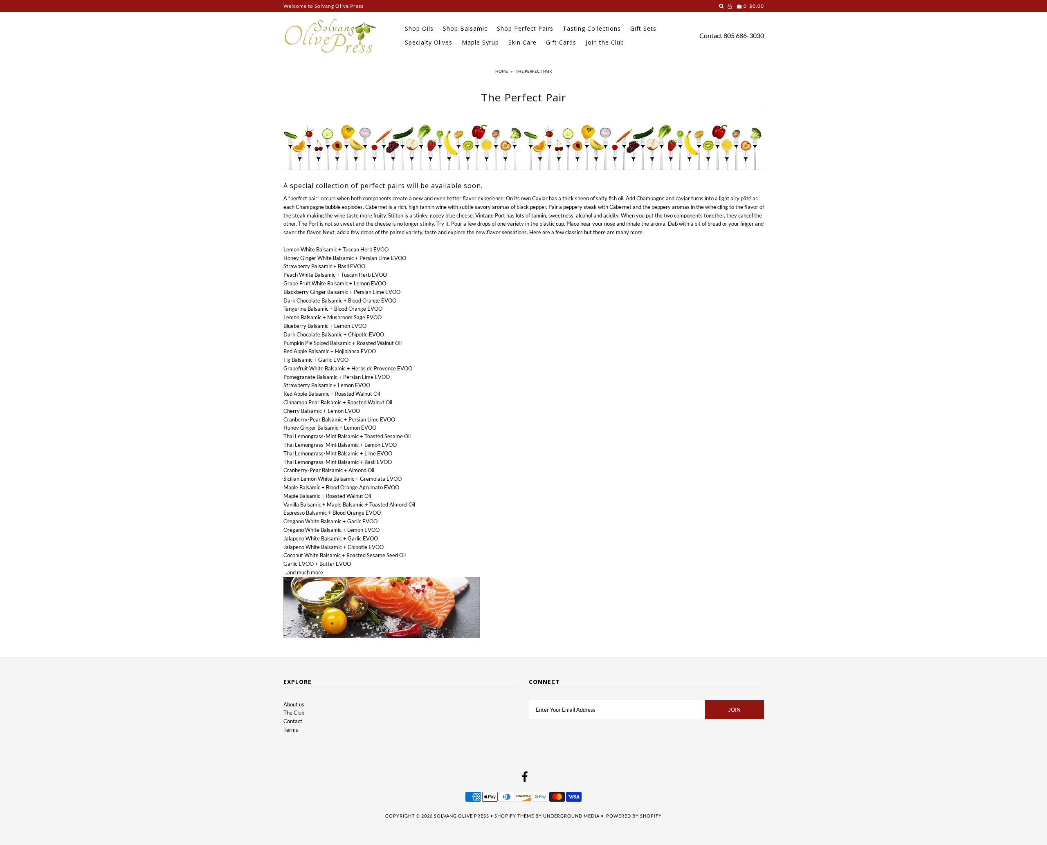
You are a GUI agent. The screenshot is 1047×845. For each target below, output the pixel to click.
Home (501, 71)
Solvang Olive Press (461, 815)
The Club (293, 712)
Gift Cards (561, 42)
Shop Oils (419, 28)
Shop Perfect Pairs (525, 28)
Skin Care (522, 42)
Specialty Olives (428, 42)
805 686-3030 (743, 35)
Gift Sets (643, 28)
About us (293, 704)
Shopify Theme (514, 815)
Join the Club (605, 42)
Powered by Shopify (634, 815)
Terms (290, 729)
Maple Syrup (480, 42)
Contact (710, 35)
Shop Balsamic (465, 28)
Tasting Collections (592, 28)
